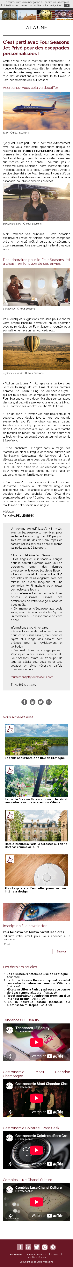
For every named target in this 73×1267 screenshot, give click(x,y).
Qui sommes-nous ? (36, 1254)
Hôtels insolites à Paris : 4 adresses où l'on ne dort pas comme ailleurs (36, 845)
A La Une (36, 27)
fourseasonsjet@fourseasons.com (32, 677)
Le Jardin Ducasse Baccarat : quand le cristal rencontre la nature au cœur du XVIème (36, 801)
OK (66, 5)
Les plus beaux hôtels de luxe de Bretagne (35, 758)
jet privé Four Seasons (37, 150)
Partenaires (16, 1254)
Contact (56, 1254)
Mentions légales (36, 1257)
